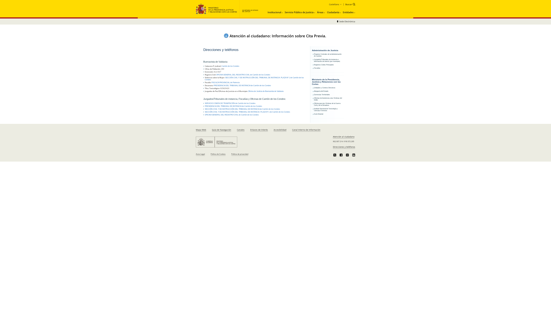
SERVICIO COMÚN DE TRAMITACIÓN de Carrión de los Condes (230, 103)
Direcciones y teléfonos (344, 147)
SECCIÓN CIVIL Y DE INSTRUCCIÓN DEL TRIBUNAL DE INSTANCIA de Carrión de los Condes (242, 109)
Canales (241, 129)
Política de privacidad (239, 154)
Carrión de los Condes (230, 66)
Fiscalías (317, 68)
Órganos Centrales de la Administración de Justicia (328, 55)
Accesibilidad (280, 129)
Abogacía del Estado (321, 91)
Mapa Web (201, 129)
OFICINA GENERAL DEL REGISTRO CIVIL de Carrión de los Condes (243, 75)
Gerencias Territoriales (322, 94)
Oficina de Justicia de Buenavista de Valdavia (266, 91)
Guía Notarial (318, 114)
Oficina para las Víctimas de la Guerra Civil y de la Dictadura (327, 104)
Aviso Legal (200, 154)
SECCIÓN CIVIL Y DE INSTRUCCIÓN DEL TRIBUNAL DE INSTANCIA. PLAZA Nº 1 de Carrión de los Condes (247, 112)
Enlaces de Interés (259, 129)
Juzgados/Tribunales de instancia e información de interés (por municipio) (327, 60)
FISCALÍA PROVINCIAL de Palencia (226, 83)
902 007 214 (338, 141)
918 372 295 (349, 141)
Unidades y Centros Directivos (324, 88)
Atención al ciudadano (343, 136)
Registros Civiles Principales (324, 65)
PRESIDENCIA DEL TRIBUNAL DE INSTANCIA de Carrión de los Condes (242, 86)
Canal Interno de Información (306, 129)
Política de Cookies (218, 154)
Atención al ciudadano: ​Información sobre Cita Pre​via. (278, 35)
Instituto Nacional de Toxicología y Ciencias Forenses (326, 109)
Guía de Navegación (221, 129)
